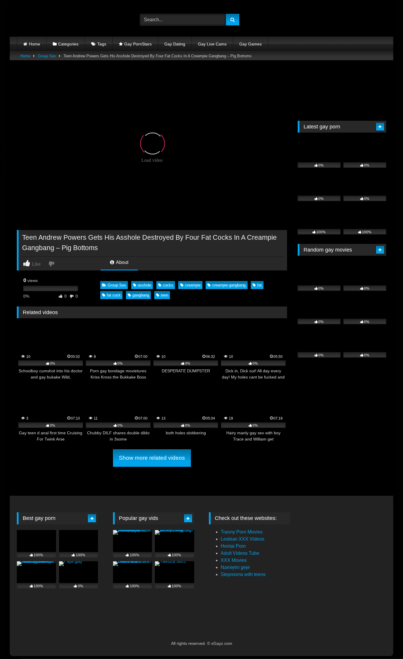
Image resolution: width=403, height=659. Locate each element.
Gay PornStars (138, 44)
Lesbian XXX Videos (242, 538)
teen (164, 295)
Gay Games (250, 44)
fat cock (114, 295)
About (121, 262)
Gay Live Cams (212, 44)
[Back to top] (384, 641)
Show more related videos (152, 458)
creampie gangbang (228, 285)
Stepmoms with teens (243, 574)
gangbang (140, 295)
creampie (193, 285)
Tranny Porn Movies (242, 531)
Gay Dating (174, 44)
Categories (68, 44)
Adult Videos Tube (240, 553)
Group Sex (47, 56)
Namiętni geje (235, 567)
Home (34, 44)
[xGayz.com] (43, 20)
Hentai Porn (233, 546)
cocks (168, 285)
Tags (101, 44)
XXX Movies (234, 560)
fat (259, 285)
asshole (144, 285)
